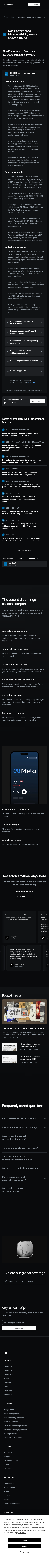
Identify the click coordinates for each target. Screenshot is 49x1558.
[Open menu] (45, 5)
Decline (24, 1546)
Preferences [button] (22, 1533)
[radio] (17, 892)
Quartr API (31, 382)
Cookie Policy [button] (12, 1530)
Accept (24, 1540)
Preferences (24, 1552)
